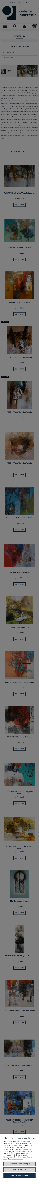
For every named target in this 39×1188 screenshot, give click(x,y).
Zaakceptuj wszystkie (19, 1175)
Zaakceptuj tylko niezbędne (19, 1164)
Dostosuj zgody (19, 1169)
